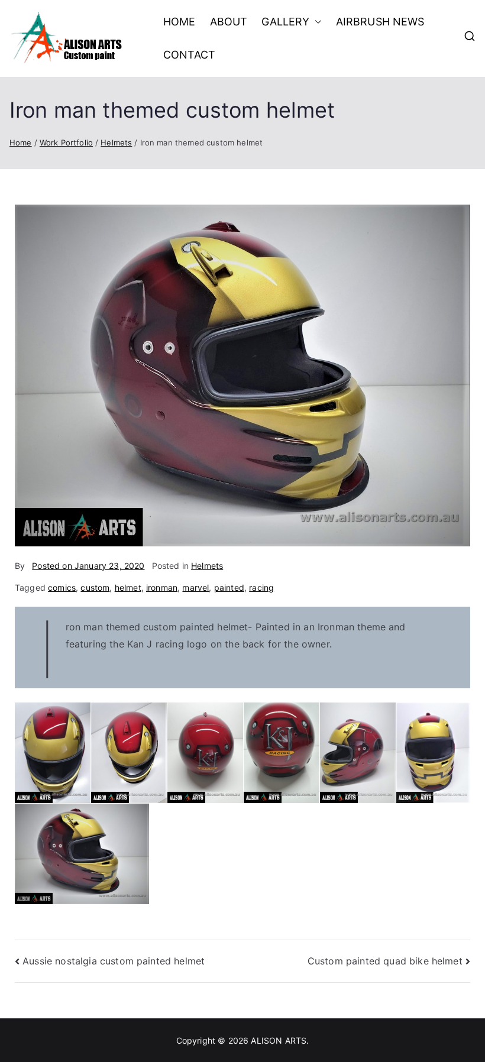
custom (94, 587)
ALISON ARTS (278, 1040)
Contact (189, 54)
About (229, 21)
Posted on (88, 566)
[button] (316, 21)
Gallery (285, 21)
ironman (161, 587)
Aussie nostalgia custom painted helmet (113, 961)
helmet (128, 587)
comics (62, 587)
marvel (195, 587)
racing (261, 587)
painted (229, 587)
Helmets (207, 566)
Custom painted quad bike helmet (385, 961)
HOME (179, 21)
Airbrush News (380, 21)
